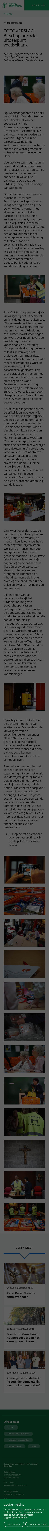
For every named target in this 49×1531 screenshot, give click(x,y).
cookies (7, 1512)
